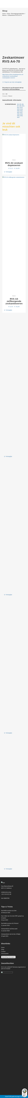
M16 (18, 109)
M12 (18, 107)
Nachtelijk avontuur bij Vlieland (9, 923)
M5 (20, 104)
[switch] (24, 1096)
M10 (23, 106)
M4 (18, 104)
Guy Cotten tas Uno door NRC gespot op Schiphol (12, 917)
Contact (3, 951)
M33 (21, 114)
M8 (20, 106)
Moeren (4, 15)
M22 (21, 110)
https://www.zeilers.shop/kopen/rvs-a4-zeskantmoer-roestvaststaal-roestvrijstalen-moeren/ (12, 76)
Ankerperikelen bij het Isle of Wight (10, 934)
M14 (21, 107)
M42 (18, 117)
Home (4, 13)
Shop (8, 13)
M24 (18, 112)
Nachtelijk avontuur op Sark (8, 910)
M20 (18, 110)
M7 (18, 106)
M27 (21, 112)
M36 (18, 115)
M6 (22, 104)
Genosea (15, 967)
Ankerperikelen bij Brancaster (9, 928)
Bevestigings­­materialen (17, 13)
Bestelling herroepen (8, 957)
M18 (21, 109)
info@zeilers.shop (6, 892)
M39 (21, 115)
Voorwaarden (5, 953)
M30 (18, 114)
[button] (12, 82)
